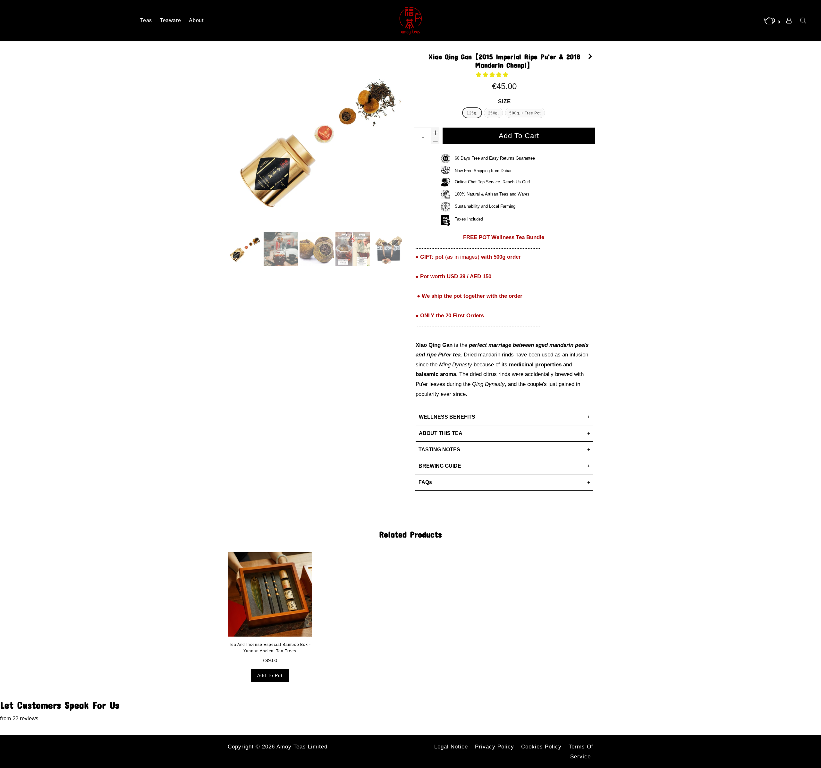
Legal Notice (451, 747)
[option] (244, 250)
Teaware (170, 20)
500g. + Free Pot (525, 113)
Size (504, 101)
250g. (493, 113)
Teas (146, 20)
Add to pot (270, 675)
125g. (472, 113)
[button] (493, 75)
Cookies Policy (541, 747)
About (196, 20)
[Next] (590, 55)
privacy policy (494, 747)
